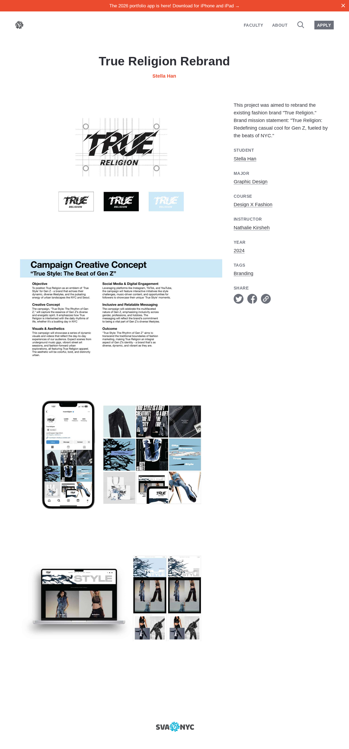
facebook (252, 299)
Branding (243, 273)
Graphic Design (250, 181)
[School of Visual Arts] (174, 727)
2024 (239, 250)
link (266, 299)
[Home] (19, 26)
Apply (324, 25)
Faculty (253, 25)
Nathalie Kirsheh (252, 227)
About (279, 25)
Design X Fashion (253, 204)
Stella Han (164, 76)
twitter (238, 299)
